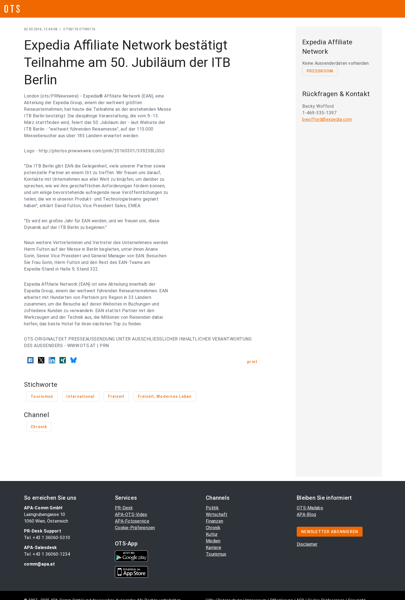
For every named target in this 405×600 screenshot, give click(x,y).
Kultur (212, 534)
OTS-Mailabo (310, 507)
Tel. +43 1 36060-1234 (47, 554)
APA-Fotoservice (132, 521)
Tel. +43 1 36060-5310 (47, 537)
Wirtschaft (217, 514)
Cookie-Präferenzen (135, 527)
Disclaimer (307, 544)
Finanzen (214, 521)
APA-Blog (306, 514)
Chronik (213, 527)
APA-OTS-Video (131, 514)
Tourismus (216, 554)
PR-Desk (124, 507)
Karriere (213, 547)
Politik (212, 507)
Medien (213, 541)
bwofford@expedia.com (327, 119)
